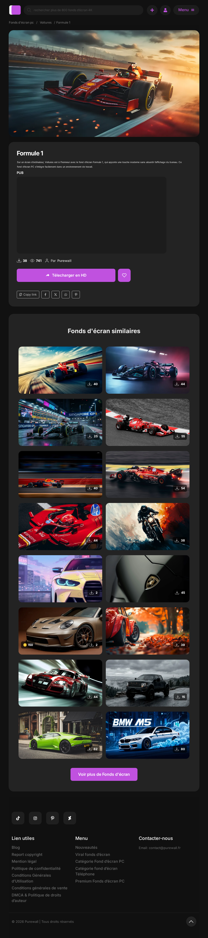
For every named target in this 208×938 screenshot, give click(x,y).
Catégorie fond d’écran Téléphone (96, 871)
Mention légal (24, 861)
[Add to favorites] (124, 275)
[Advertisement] (91, 214)
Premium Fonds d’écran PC (100, 881)
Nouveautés (86, 847)
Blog (16, 847)
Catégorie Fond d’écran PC (99, 861)
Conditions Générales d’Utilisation (31, 878)
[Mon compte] (165, 10)
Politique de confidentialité (36, 868)
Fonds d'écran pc (21, 22)
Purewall (64, 261)
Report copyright (27, 854)
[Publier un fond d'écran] (152, 10)
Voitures (45, 22)
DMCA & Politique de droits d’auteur (36, 898)
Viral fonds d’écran (92, 854)
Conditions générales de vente (39, 888)
